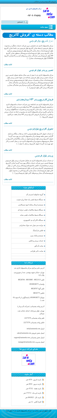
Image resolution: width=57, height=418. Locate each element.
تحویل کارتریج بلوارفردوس (40, 129)
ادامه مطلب (8, 64)
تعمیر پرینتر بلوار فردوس (41, 70)
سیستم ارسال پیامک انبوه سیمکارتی (30, 205)
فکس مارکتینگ (38, 230)
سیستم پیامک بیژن (36, 236)
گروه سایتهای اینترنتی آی (34, 194)
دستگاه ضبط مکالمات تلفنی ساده (31, 215)
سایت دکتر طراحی (36, 251)
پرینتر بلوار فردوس (44, 156)
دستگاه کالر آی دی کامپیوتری (33, 220)
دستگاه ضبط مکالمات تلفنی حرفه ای (30, 210)
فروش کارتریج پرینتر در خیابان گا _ (43, 2)
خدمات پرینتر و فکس (36, 241)
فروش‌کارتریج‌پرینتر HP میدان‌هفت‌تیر (34, 100)
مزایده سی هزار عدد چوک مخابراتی (31, 225)
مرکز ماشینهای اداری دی (33, 9)
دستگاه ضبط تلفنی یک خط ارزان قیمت (29, 200)
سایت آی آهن (38, 246)
